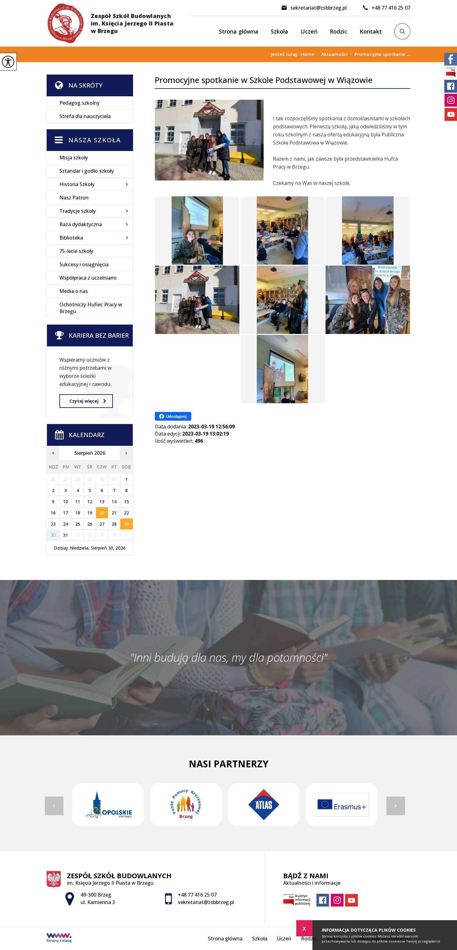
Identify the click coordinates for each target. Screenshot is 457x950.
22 (126, 513)
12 (89, 502)
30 (53, 535)
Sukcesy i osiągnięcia (83, 264)
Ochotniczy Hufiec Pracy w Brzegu (90, 308)
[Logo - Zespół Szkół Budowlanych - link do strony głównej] (118, 23)
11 (77, 502)
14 (114, 502)
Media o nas (73, 291)
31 (65, 535)
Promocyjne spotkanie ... (380, 54)
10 (65, 502)
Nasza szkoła (94, 140)
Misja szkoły (73, 157)
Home (307, 54)
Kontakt (371, 31)
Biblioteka (71, 237)
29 (126, 524)
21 (114, 513)
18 (77, 513)
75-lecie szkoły (76, 251)
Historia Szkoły (77, 184)
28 (114, 524)
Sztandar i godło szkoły (86, 170)
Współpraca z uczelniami (88, 277)
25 (77, 524)
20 (101, 513)
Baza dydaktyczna (80, 224)
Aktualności (332, 54)
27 (101, 524)
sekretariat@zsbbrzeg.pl (318, 7)
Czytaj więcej (84, 401)
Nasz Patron (74, 197)
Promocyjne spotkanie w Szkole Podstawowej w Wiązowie (263, 80)
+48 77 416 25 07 (391, 7)
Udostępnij (176, 416)
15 (126, 502)
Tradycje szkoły (77, 211)
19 (89, 513)
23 (53, 524)
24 (65, 524)
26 (89, 524)
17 (65, 513)
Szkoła (279, 31)
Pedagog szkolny (79, 102)
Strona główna (238, 31)
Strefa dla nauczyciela (85, 116)
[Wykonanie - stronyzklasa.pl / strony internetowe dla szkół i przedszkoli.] (59, 938)
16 (53, 513)
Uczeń (309, 31)
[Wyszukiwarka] (402, 31)
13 (101, 502)
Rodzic (338, 31)
